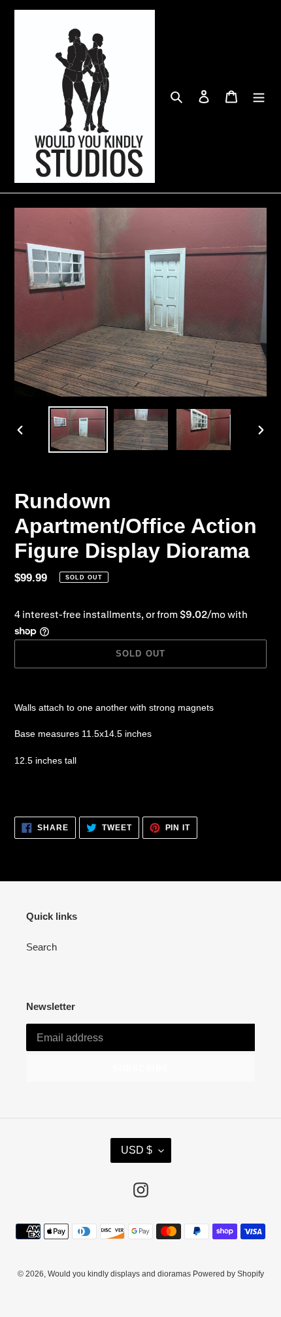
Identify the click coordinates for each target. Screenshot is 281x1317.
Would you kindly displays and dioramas (120, 1273)
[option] (78, 429)
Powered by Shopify (228, 1273)
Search (41, 946)
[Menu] (259, 96)
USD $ (136, 1150)
